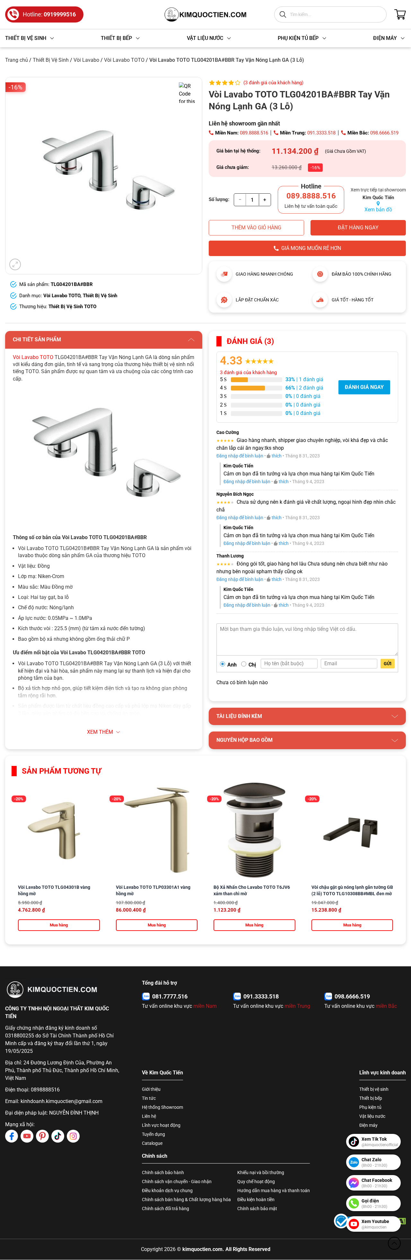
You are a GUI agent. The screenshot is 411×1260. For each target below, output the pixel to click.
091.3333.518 (321, 133)
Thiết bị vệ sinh (374, 1089)
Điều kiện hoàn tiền (256, 1199)
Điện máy (368, 1125)
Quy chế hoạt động (256, 1181)
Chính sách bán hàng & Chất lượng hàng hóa (186, 1199)
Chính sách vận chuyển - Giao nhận (177, 1181)
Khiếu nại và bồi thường (260, 1172)
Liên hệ (149, 1116)
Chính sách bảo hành (163, 1172)
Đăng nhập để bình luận (239, 455)
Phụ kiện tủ (370, 1107)
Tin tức (149, 1098)
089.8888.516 (254, 133)
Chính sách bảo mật (257, 1208)
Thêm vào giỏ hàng (256, 228)
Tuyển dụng (153, 1134)
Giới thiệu (151, 1089)
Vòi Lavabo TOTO (124, 60)
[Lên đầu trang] (394, 1243)
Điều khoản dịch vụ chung (167, 1190)
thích (277, 455)
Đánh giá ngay (364, 387)
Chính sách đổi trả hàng (165, 1208)
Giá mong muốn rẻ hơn (311, 248)
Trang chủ (16, 60)
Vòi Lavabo (86, 60)
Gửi (387, 663)
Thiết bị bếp (370, 1098)
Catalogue (152, 1143)
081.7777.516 (170, 996)
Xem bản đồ (378, 210)
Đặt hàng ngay (358, 228)
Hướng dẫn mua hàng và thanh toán (273, 1190)
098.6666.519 (384, 133)
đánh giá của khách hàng (248, 372)
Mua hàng (59, 925)
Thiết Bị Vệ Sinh (51, 60)
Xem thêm (100, 732)
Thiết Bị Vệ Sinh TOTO (72, 306)
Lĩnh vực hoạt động (161, 1125)
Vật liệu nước (372, 1116)
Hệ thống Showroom (162, 1107)
